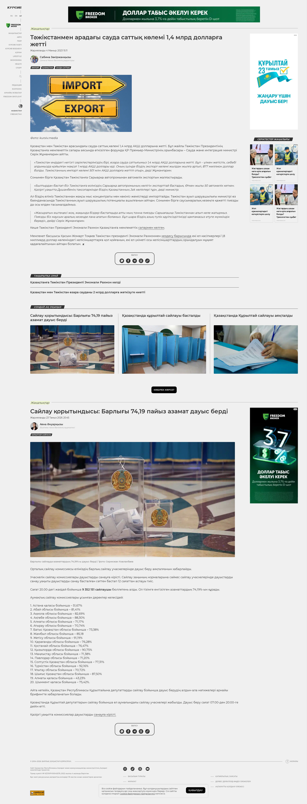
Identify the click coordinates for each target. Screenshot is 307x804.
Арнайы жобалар (13, 93)
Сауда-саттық (63, 68)
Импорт (35, 68)
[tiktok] (132, 769)
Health (18, 64)
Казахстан (16, 111)
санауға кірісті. (105, 714)
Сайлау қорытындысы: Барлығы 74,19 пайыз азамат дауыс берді (71, 317)
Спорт (19, 68)
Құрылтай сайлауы (41, 435)
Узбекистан (16, 114)
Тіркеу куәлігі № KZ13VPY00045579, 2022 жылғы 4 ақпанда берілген (59, 773)
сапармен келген (151, 227)
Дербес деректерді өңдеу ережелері (233, 782)
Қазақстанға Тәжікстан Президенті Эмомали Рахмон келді (75, 282)
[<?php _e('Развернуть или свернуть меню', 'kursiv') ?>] (21, 106)
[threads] (140, 769)
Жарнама (17, 89)
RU (11, 16)
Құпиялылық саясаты (226, 776)
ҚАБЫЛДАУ (196, 790)
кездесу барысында (176, 236)
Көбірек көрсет (164, 389)
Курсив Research (13, 49)
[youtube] (148, 769)
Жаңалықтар (15, 33)
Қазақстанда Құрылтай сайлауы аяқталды (253, 315)
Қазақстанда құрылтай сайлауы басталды (161, 315)
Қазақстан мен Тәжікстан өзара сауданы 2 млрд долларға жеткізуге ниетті (87, 292)
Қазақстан (47, 68)
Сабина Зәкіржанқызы (55, 57)
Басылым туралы (136, 776)
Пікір (19, 41)
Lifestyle (17, 56)
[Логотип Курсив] (14, 7)
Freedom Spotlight (12, 97)
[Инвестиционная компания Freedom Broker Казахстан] (13, 25)
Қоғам (18, 52)
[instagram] (125, 769)
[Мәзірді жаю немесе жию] (20, 76)
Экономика (16, 60)
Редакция (17, 85)
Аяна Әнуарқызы (51, 424)
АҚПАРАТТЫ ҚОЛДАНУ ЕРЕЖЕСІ (229, 787)
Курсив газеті (15, 45)
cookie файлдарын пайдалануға (137, 793)
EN (16, 16)
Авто (19, 37)
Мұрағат (132, 782)
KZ (20, 16)
